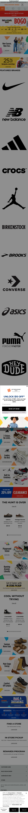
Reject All (14, 810)
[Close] (26, 793)
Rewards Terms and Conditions (12, 793)
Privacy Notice (11, 792)
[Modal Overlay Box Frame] (14, 406)
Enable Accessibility (14, 0)
